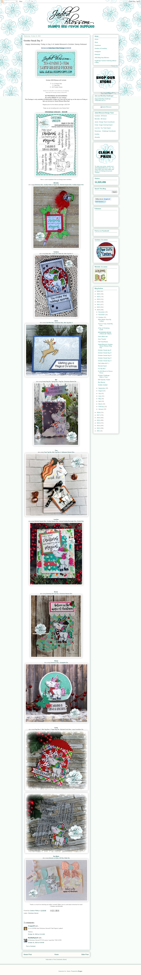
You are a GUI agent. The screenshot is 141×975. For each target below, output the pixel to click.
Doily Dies (48, 253)
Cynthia (97, 134)
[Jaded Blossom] (106, 107)
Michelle (56, 183)
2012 (98, 428)
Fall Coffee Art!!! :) (103, 363)
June (100, 396)
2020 (98, 307)
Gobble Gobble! (103, 385)
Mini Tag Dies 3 (68, 253)
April (99, 401)
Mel (56, 379)
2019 (98, 309)
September (102, 388)
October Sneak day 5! (104, 350)
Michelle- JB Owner (100, 119)
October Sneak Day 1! (104, 360)
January (101, 409)
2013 (98, 425)
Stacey (56, 661)
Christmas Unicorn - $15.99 (56, 112)
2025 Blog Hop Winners (102, 57)
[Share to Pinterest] (58, 911)
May (99, 398)
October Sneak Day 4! (104, 353)
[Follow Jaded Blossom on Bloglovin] (103, 200)
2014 (98, 423)
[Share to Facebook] (56, 911)
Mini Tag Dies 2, (57, 452)
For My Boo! (102, 368)
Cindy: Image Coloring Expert (104, 125)
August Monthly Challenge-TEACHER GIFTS (103, 99)
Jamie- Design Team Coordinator (105, 122)
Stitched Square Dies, (66, 184)
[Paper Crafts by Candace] (106, 261)
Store (96, 42)
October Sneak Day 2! (104, 358)
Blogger (80, 971)
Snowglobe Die (64, 662)
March (100, 404)
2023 (98, 299)
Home (56, 954)
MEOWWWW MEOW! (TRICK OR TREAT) (105, 333)
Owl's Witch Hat (103, 336)
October (101, 317)
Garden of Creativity (101, 48)
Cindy (56, 727)
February (101, 406)
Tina (56, 450)
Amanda (97, 137)
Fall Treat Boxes (103, 341)
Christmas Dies (39, 184)
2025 (98, 294)
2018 (98, 412)
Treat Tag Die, (48, 452)
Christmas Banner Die (70, 381)
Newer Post (28, 954)
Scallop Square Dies (78, 184)
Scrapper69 (31, 926)
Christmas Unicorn (33, 913)
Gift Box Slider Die (64, 858)
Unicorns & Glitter (54, 858)
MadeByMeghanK (33, 937)
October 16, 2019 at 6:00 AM (36, 942)
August (100, 391)
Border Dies (80, 521)
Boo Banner (101, 382)
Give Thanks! (102, 339)
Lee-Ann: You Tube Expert (103, 128)
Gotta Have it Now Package (56, 48)
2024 (98, 296)
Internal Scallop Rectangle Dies (68, 521)
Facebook (98, 45)
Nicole (56, 592)
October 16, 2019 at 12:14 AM (36, 934)
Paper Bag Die (55, 729)
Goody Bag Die (46, 381)
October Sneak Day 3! (104, 355)
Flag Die (61, 381)
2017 (98, 415)
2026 (98, 291)
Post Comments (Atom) (60, 959)
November (101, 314)
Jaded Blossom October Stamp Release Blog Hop (105, 346)
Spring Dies (54, 381)
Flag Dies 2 (38, 729)
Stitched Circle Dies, (66, 729)
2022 (98, 302)
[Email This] (51, 911)
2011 (98, 431)
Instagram (98, 51)
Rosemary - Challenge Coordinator (105, 131)
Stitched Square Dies (40, 521)
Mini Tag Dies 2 (46, 729)
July (99, 393)
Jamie (56, 321)
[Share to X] (55, 911)
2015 (98, 420)
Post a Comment (30, 946)
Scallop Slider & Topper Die (51, 184)
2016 (98, 417)
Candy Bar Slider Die (57, 253)
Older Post (85, 954)
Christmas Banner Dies (65, 593)
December (101, 312)
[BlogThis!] (53, 911)
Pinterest (97, 54)
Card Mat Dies (50, 322)
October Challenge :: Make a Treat (104, 376)
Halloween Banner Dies (68, 452)
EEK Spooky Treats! (104, 379)
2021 (98, 304)
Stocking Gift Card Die (52, 593)
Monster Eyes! (102, 366)
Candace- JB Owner (101, 116)
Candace (56, 252)
